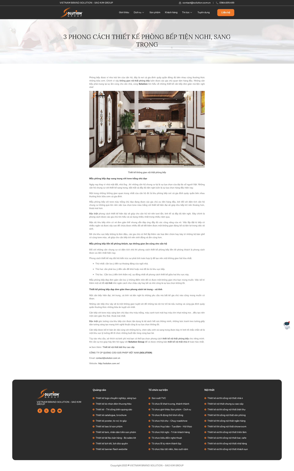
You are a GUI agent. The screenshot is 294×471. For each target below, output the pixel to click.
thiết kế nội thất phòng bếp (176, 338)
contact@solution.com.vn (108, 358)
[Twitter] (46, 410)
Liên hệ (225, 12)
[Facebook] (40, 410)
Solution (143, 84)
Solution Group (136, 342)
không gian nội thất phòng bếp (135, 80)
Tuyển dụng (204, 12)
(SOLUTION (145, 352)
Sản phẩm (154, 12)
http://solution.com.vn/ (109, 363)
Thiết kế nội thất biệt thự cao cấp (118, 347)
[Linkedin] (53, 410)
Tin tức (185, 12)
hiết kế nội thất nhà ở (178, 342)
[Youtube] (59, 410)
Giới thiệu (124, 12)
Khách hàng (171, 12)
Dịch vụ (137, 12)
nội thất (108, 283)
